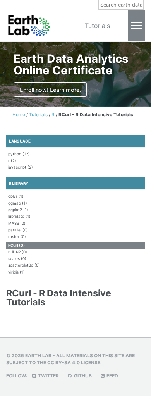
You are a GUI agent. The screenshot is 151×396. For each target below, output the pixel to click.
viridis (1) (16, 272)
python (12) (19, 154)
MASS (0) (17, 223)
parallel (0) (18, 229)
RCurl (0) (16, 245)
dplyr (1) (16, 196)
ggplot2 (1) (18, 209)
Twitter (48, 376)
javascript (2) (20, 167)
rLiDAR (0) (17, 252)
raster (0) (17, 236)
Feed (111, 376)
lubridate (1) (19, 216)
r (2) (12, 160)
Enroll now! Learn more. (50, 89)
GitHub (82, 376)
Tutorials (97, 25)
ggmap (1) (17, 203)
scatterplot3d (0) (24, 265)
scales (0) (17, 258)
